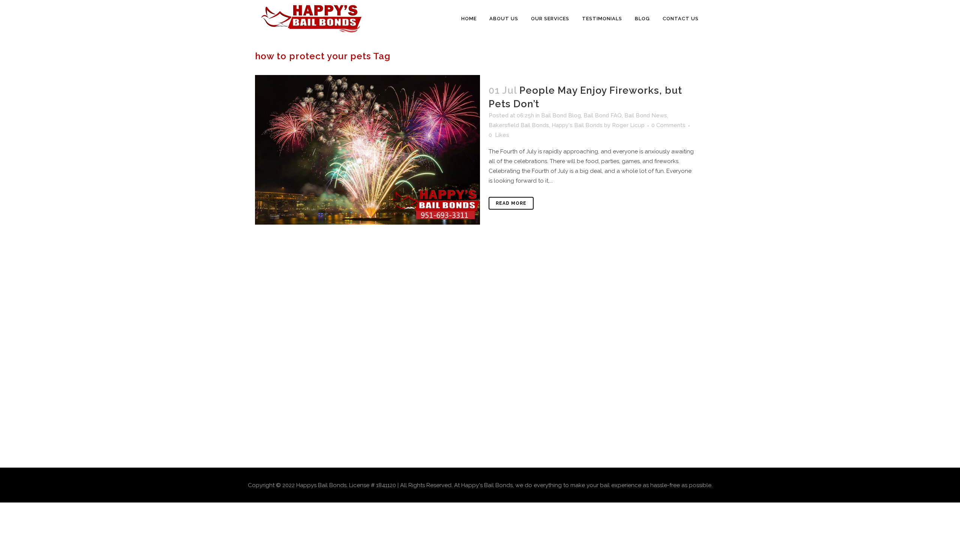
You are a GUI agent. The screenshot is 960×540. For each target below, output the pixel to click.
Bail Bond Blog (561, 115)
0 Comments (668, 125)
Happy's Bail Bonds (577, 125)
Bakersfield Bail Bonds (519, 125)
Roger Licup (628, 125)
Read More (511, 203)
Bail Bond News (645, 115)
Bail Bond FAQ (603, 115)
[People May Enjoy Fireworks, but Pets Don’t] (367, 150)
